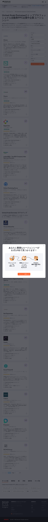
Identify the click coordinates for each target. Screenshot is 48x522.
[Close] (44, 245)
